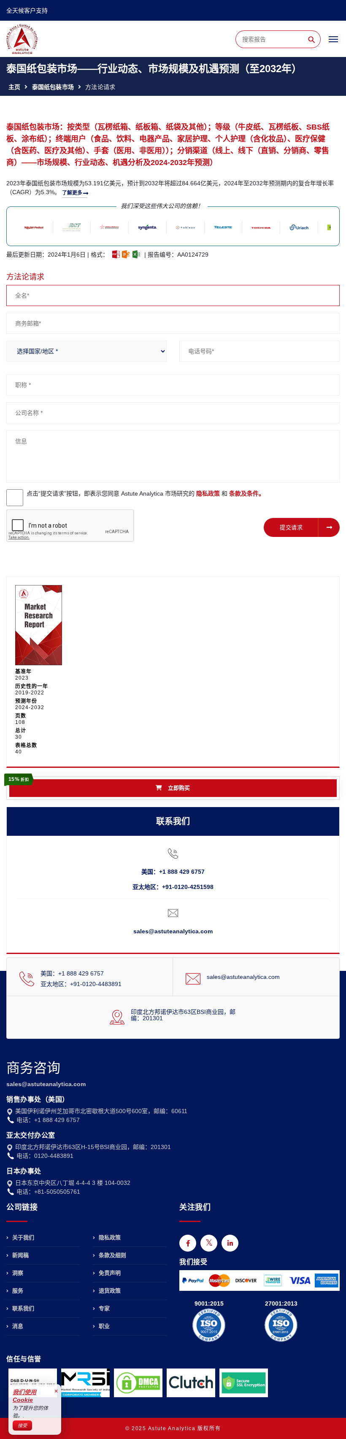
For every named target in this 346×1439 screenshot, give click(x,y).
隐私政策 (208, 493)
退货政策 (109, 1290)
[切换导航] (333, 43)
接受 (22, 1425)
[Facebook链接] (187, 1243)
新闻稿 (20, 1255)
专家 (103, 1308)
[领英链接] (230, 1243)
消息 (17, 1326)
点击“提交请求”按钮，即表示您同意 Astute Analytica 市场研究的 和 (146, 493)
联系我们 (22, 1308)
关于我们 (22, 1238)
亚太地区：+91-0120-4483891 (81, 984)
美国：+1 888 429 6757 (173, 871)
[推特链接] (208, 1243)
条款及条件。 (247, 493)
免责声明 (109, 1273)
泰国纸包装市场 (53, 87)
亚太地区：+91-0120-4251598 (173, 886)
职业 (103, 1326)
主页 (14, 87)
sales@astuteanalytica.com (173, 931)
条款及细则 (111, 1255)
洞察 (17, 1273)
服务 (17, 1290)
